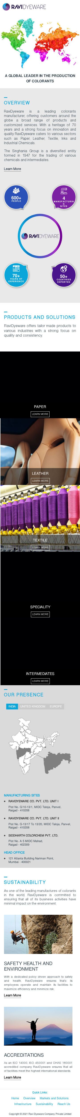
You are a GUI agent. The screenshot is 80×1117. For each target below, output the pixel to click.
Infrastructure (22, 1104)
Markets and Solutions (54, 1098)
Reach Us (64, 1104)
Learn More (12, 169)
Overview (29, 1098)
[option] (40, 50)
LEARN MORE (40, 414)
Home (15, 1098)
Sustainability (44, 1104)
